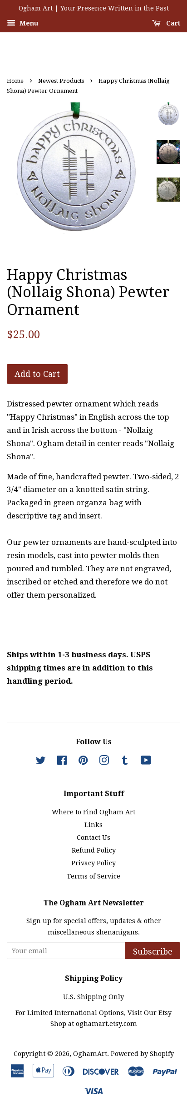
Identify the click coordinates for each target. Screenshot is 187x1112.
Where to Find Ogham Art (93, 812)
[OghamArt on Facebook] (62, 762)
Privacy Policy (93, 863)
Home (15, 80)
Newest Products (61, 80)
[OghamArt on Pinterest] (83, 762)
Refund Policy (94, 850)
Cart (172, 23)
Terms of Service (93, 876)
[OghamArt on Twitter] (41, 762)
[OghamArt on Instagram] (104, 762)
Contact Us (93, 837)
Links (93, 824)
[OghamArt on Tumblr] (125, 762)
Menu (28, 23)
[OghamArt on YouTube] (146, 762)
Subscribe (152, 951)
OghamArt (90, 1053)
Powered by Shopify (142, 1053)
